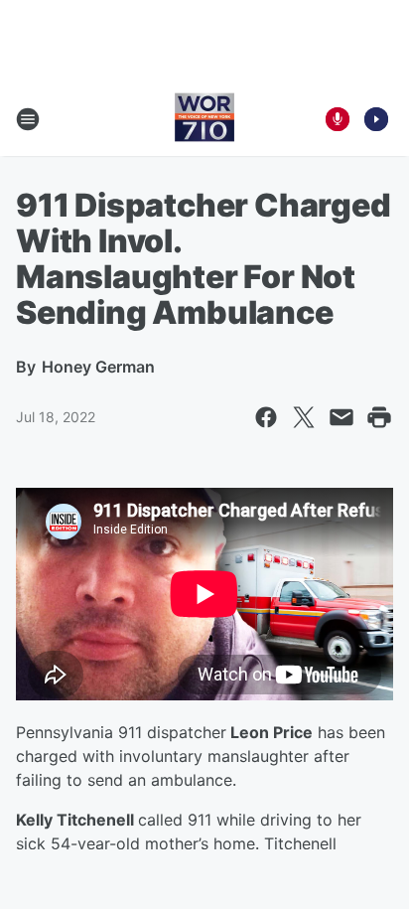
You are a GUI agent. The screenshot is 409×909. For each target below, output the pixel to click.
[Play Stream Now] (376, 119)
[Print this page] (379, 417)
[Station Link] (204, 119)
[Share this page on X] (304, 417)
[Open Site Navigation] (28, 119)
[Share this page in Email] (341, 417)
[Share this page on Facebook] (266, 417)
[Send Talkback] (337, 119)
